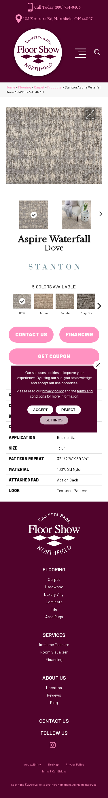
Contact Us (31, 334)
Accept (40, 410)
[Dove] (22, 301)
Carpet (39, 87)
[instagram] (53, 745)
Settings (54, 420)
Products (54, 87)
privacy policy (53, 391)
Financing (79, 334)
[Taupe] (43, 301)
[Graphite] (86, 301)
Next (99, 212)
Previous (9, 212)
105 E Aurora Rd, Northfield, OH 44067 (57, 19)
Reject (68, 410)
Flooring (24, 87)
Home (10, 87)
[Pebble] (64, 301)
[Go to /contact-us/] (54, 721)
